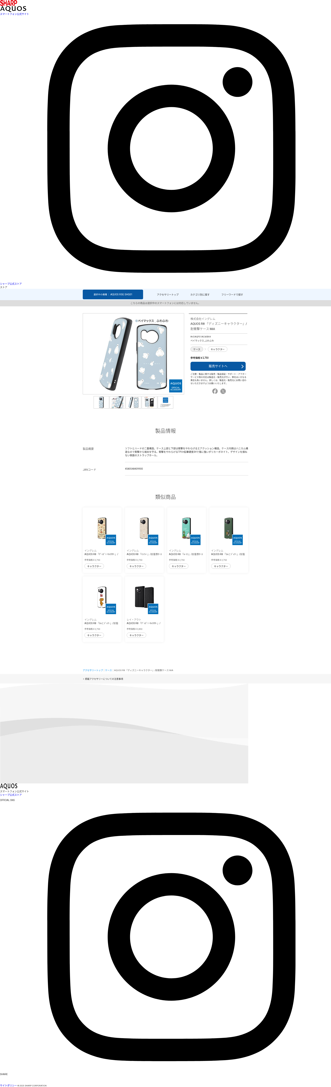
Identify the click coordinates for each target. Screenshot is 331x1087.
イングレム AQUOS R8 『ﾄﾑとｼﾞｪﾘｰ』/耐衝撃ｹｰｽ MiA (228, 554)
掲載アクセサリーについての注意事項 (104, 679)
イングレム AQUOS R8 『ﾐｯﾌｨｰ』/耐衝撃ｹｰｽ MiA (144, 554)
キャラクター (218, 349)
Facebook (215, 391)
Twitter (224, 391)
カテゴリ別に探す (200, 294)
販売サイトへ (218, 366)
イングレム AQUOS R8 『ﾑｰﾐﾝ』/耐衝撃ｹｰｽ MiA (186, 554)
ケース (196, 349)
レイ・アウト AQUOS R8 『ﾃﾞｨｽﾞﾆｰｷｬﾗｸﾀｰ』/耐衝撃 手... (144, 623)
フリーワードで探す (232, 294)
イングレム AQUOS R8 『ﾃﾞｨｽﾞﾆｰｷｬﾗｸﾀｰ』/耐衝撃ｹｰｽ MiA (101, 554)
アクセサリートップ (168, 294)
